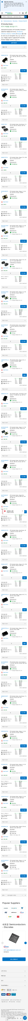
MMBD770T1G (4, 157)
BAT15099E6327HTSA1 (4, 662)
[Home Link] (11, 13)
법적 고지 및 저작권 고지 (15, 1000)
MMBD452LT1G (4, 530)
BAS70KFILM (4, 259)
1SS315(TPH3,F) (5, 796)
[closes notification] (26, 2)
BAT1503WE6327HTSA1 (5, 861)
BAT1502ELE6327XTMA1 (4, 428)
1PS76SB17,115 (4, 764)
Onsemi (8, 33)
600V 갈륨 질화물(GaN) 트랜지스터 (12, 950)
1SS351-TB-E (4, 124)
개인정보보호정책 (5, 1000)
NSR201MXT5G (4, 731)
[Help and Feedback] (25, 1018)
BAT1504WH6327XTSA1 (4, 90)
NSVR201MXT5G (4, 192)
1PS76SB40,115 (4, 826)
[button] (2, 13)
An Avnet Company (5, 1009)
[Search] (25, 17)
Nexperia (19, 33)
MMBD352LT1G (4, 393)
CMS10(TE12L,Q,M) (5, 595)
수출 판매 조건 (4, 1001)
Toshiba (13, 33)
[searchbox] (12, 17)
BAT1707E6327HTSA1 (4, 325)
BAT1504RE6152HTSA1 (5, 461)
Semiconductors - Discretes (10, 21)
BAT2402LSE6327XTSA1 (4, 226)
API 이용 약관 (12, 1001)
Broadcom (20, 31)
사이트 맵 (18, 1001)
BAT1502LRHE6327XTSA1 (4, 292)
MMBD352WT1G (4, 697)
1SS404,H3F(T (4, 564)
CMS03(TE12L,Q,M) (5, 360)
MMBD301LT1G (4, 55)
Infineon (3, 33)
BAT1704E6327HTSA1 (4, 496)
